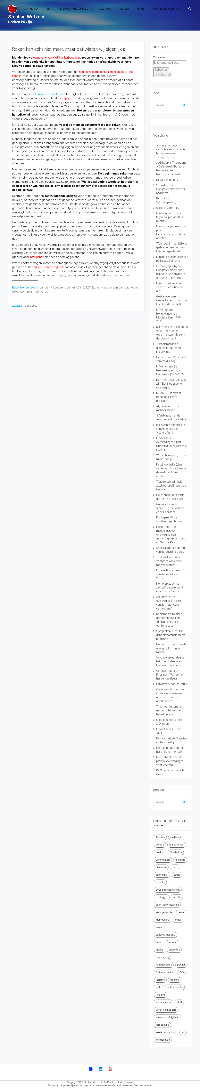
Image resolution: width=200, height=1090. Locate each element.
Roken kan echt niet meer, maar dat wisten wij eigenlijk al (69, 49)
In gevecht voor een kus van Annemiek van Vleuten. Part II (170, 428)
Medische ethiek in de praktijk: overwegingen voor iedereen (169, 761)
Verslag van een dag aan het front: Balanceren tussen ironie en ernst (171, 661)
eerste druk (162, 874)
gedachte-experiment (168, 889)
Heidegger (162, 897)
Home (141, 8)
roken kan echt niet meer (48, 94)
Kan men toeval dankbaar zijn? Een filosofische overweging (172, 383)
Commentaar (163, 859)
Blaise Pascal (176, 844)
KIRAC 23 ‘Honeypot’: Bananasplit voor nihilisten (169, 396)
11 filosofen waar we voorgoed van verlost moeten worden (169, 561)
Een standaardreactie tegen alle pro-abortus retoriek (169, 217)
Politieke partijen (165, 972)
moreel (159, 949)
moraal (172, 942)
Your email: (160, 57)
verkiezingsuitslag (166, 1032)
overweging (162, 957)
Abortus (160, 837)
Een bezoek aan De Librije (171, 684)
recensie (174, 979)
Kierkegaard (162, 919)
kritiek (178, 919)
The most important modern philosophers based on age (169, 710)
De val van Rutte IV (167, 179)
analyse (174, 837)
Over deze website (165, 8)
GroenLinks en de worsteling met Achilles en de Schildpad (170, 508)
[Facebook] (90, 1069)
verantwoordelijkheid (167, 1017)
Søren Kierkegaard (166, 1009)
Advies (124, 8)
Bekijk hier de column (25, 287)
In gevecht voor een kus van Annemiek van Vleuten (170, 574)
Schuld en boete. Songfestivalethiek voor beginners (170, 189)
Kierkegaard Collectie (76, 8)
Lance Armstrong (165, 934)
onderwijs (174, 949)
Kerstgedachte (164, 912)
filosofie (160, 882)
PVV (181, 972)
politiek (181, 964)
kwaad (159, 927)
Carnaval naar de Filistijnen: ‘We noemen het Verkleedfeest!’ (170, 674)
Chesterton (176, 852)
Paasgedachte (164, 964)
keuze (181, 912)
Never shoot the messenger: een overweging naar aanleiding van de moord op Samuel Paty (171, 534)
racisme (160, 979)
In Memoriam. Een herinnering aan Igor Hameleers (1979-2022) (170, 370)
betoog (160, 844)
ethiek (177, 874)
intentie (177, 897)
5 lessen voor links (167, 207)
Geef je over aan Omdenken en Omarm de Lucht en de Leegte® (171, 300)
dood (175, 867)
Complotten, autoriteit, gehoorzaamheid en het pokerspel (170, 635)
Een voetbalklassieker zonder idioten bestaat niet (169, 287)
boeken (160, 852)
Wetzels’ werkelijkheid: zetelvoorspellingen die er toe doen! (171, 485)
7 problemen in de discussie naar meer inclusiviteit (168, 347)
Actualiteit (17, 305)
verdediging (162, 1024)
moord (159, 942)
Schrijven (31, 8)
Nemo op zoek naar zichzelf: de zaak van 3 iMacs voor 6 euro (169, 587)
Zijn (49, 8)
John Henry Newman (167, 904)
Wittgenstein (163, 1039)
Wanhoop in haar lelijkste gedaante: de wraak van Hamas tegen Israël (171, 247)
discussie (161, 867)
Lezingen (106, 8)
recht (158, 987)
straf (179, 1002)
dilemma (180, 859)
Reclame (160, 994)
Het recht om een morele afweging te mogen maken (171, 648)
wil (183, 1032)
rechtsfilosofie (175, 987)
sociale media (163, 1002)
